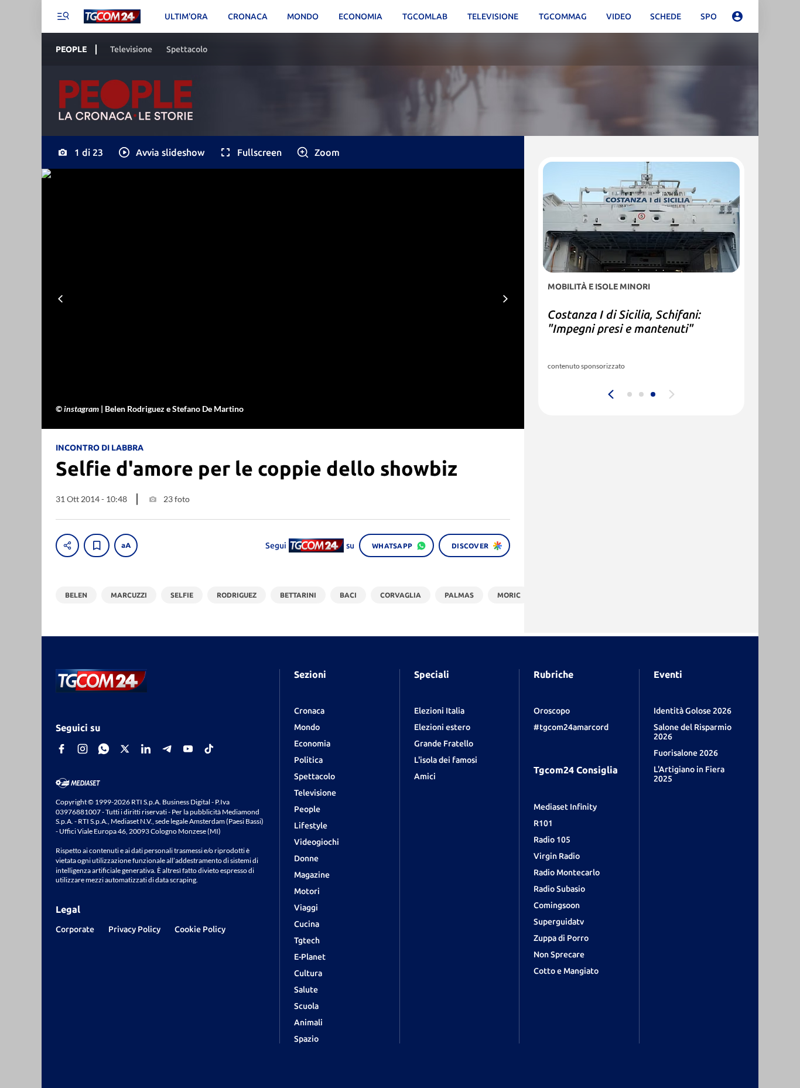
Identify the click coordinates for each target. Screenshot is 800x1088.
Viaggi (306, 907)
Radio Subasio (559, 888)
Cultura (308, 973)
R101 (543, 823)
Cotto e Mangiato (566, 971)
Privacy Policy (134, 929)
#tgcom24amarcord (571, 727)
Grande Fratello (443, 743)
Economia (312, 743)
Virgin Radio (557, 856)
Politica (308, 760)
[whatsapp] (104, 749)
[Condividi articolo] (67, 545)
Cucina (306, 924)
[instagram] (82, 749)
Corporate (75, 929)
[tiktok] (209, 749)
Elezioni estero (442, 727)
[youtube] (188, 749)
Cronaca (309, 710)
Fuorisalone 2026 (686, 753)
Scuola (306, 1006)
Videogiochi (316, 842)
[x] (125, 749)
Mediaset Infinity (565, 806)
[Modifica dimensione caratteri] (126, 545)
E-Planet (310, 956)
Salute (306, 989)
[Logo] (112, 16)
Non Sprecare (559, 954)
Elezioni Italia (439, 710)
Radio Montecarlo (567, 872)
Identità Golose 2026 (692, 710)
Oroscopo (552, 710)
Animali (308, 1022)
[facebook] (61, 749)
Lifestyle (310, 825)
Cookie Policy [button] (200, 929)
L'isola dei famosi (445, 760)
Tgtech (307, 940)
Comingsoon (557, 905)
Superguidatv (559, 921)
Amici (425, 776)
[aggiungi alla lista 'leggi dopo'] (97, 545)
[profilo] (737, 16)
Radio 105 (552, 839)
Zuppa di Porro (561, 938)
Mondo (307, 727)
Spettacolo (314, 776)
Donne (306, 858)
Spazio (306, 1038)
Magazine (312, 874)
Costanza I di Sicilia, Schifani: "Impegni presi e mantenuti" (624, 321)
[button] (160, 152)
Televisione (315, 792)
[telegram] (167, 749)
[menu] (63, 16)
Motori (307, 891)
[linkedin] (146, 749)
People (307, 809)
